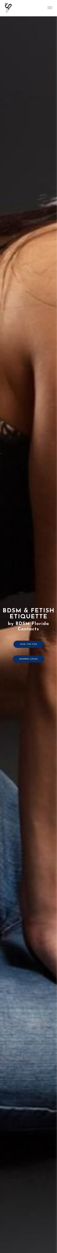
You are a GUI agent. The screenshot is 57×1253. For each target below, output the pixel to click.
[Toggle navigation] (50, 7)
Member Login (28, 659)
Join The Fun (28, 644)
